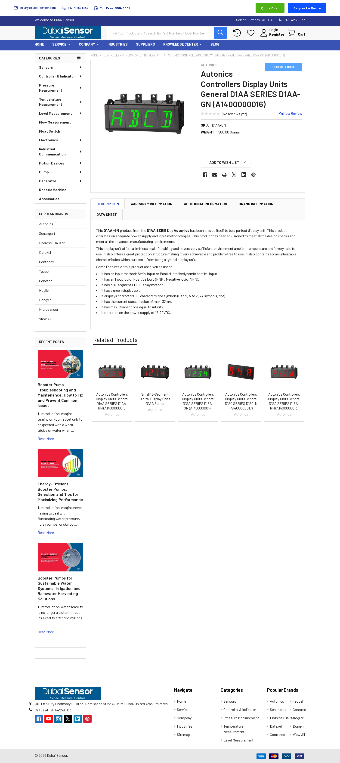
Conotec (45, 281)
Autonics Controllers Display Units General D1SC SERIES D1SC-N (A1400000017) (241, 401)
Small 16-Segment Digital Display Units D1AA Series (154, 399)
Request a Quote (307, 8)
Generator (47, 181)
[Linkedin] (244, 175)
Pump (44, 172)
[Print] (224, 175)
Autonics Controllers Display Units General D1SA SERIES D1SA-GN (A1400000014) (198, 401)
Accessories (49, 199)
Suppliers (145, 44)
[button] (226, 162)
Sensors (46, 67)
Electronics (48, 140)
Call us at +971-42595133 (53, 710)
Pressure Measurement (50, 88)
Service (59, 44)
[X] (234, 175)
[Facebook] (205, 175)
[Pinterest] (253, 175)
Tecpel (44, 271)
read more (46, 438)
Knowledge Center (180, 44)
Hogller (44, 290)
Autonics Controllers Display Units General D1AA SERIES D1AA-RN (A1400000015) (112, 401)
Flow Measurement (55, 122)
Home (39, 44)
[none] (144, 113)
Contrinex (46, 262)
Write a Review (290, 113)
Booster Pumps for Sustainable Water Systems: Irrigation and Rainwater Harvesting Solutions (59, 588)
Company (87, 44)
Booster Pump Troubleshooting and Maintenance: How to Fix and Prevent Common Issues (60, 395)
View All (45, 318)
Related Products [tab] (115, 339)
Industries (118, 44)
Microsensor (48, 309)
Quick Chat (270, 8)
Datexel (45, 252)
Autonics (46, 224)
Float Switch (49, 131)
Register (276, 34)
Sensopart (47, 233)
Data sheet (106, 214)
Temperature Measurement (50, 102)
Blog (214, 44)
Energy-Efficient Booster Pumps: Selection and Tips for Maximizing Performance (60, 491)
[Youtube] (48, 719)
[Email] (214, 175)
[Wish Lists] (251, 33)
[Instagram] (58, 719)
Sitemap (183, 734)
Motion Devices (51, 163)
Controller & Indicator (57, 76)
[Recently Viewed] (238, 33)
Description (107, 204)
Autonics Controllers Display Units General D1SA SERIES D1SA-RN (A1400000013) (284, 401)
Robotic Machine (52, 190)
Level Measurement (55, 113)
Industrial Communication (52, 151)
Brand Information (256, 204)
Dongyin (45, 300)
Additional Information (205, 204)
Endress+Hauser (52, 243)
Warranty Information (151, 204)
